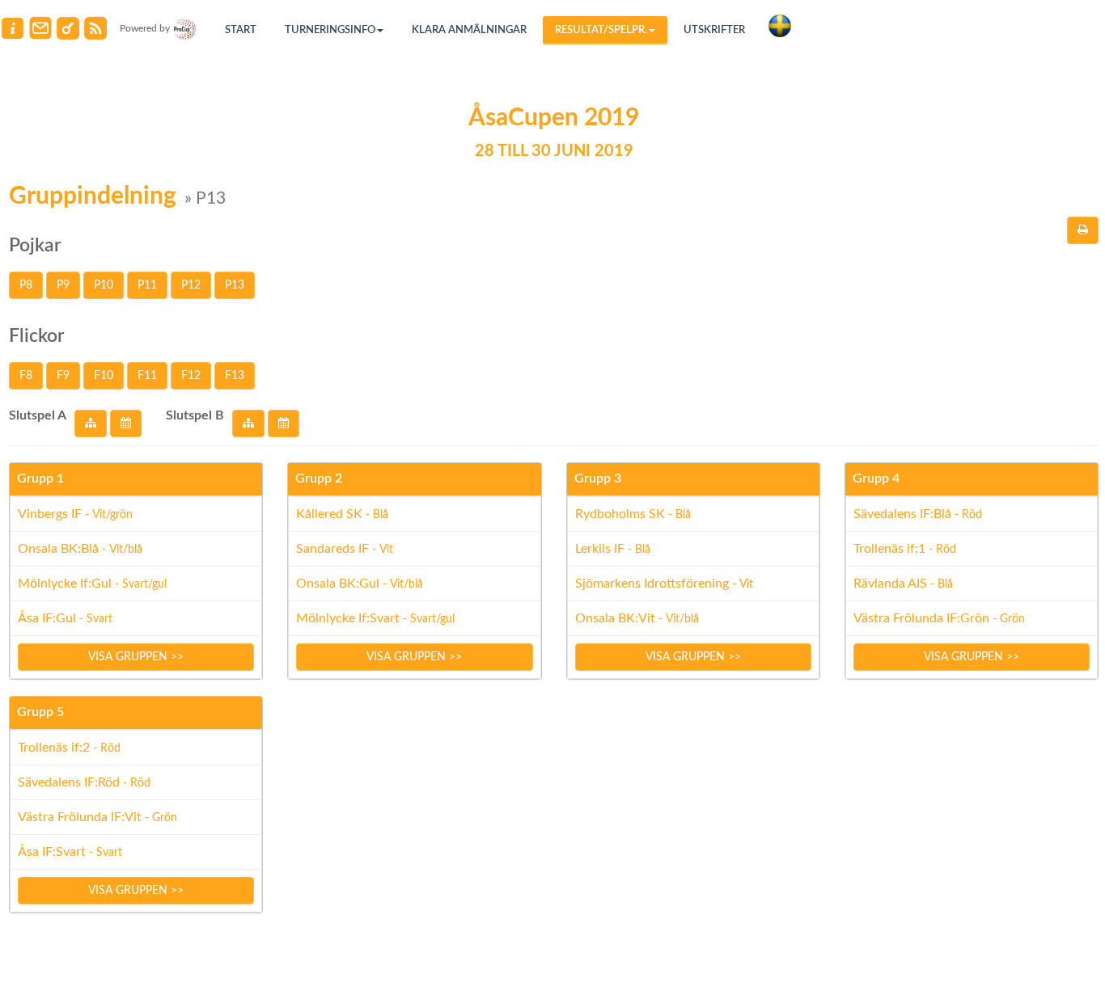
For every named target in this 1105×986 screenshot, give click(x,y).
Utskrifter (714, 30)
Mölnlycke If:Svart (375, 618)
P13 (234, 285)
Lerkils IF (612, 548)
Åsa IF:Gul (65, 618)
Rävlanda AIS (903, 583)
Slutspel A (37, 415)
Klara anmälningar (469, 30)
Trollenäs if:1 (904, 548)
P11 (147, 285)
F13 (234, 375)
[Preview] (1083, 230)
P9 (63, 285)
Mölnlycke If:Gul (92, 583)
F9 (63, 375)
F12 (191, 375)
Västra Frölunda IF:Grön (939, 618)
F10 (103, 375)
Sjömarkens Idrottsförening (664, 583)
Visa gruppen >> (136, 657)
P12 (191, 285)
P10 (103, 285)
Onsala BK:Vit (637, 618)
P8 (25, 285)
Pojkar (35, 245)
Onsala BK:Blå (80, 548)
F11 (147, 375)
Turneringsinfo (330, 30)
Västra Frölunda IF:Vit (97, 817)
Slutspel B (195, 415)
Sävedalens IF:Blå (917, 514)
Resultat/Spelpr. (601, 30)
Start (240, 30)
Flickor (36, 336)
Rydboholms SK (633, 514)
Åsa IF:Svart (70, 851)
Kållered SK (342, 514)
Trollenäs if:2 (69, 747)
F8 (25, 375)
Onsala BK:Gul (359, 583)
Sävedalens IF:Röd (84, 782)
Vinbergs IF (75, 514)
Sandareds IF (344, 548)
